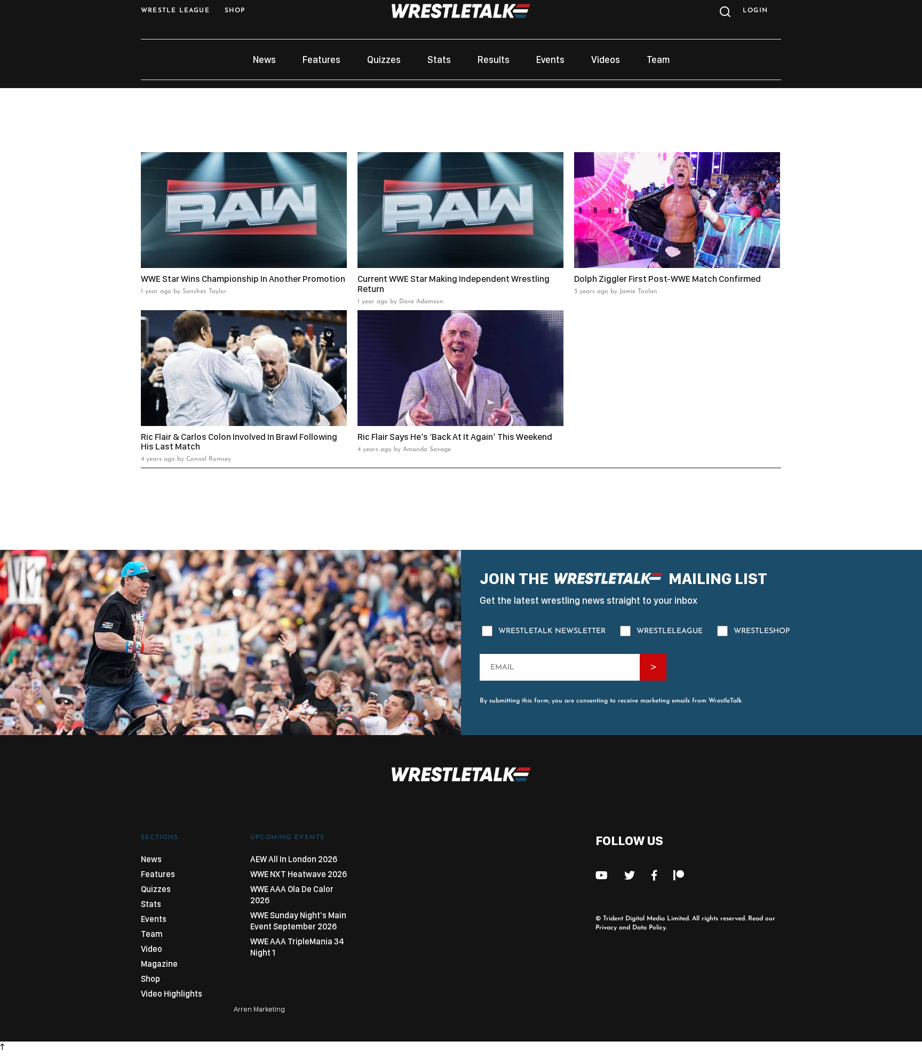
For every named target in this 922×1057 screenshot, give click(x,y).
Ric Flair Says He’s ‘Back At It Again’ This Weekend (454, 437)
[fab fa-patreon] (678, 875)
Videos (605, 59)
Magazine (159, 964)
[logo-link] (461, 15)
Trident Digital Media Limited (646, 919)
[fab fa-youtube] (601, 875)
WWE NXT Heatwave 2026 (298, 874)
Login (755, 10)
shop (235, 10)
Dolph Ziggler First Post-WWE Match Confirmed (667, 279)
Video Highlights (171, 994)
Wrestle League (175, 10)
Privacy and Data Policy (630, 928)
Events (550, 59)
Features (321, 59)
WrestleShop (762, 631)
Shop (150, 979)
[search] (724, 14)
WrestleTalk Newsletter (552, 631)
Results (494, 59)
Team (658, 59)
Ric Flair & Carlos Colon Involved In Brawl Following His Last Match (239, 442)
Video (151, 949)
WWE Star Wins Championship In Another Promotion (243, 279)
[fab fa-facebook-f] (654, 875)
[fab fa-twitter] (629, 875)
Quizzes (384, 59)
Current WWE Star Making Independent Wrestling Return (453, 284)
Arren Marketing (259, 1009)
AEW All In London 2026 (293, 859)
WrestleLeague (670, 631)
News (264, 59)
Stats (439, 59)
